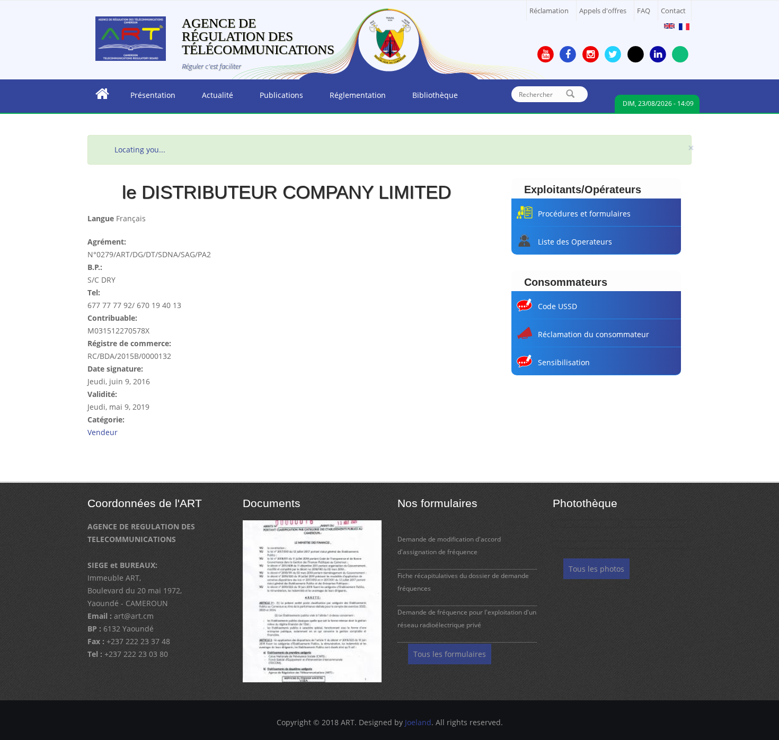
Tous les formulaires (449, 654)
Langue (100, 218)
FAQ (643, 10)
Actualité (211, 98)
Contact (673, 10)
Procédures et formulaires (584, 214)
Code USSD (557, 306)
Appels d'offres (602, 10)
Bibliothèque (428, 98)
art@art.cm (134, 616)
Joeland (418, 722)
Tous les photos (596, 569)
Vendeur (102, 432)
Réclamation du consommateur (593, 334)
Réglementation (351, 98)
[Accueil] (130, 38)
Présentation (146, 98)
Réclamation (549, 10)
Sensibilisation (564, 362)
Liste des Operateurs (575, 242)
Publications (274, 98)
